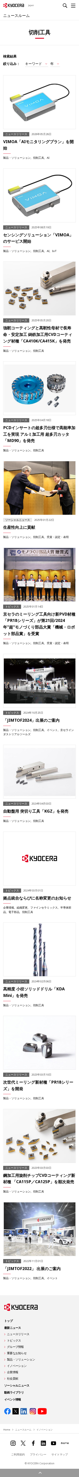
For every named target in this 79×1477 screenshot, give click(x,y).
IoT (54, 251)
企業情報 (8, 907)
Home (6, 1429)
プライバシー (38, 1454)
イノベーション (17, 1366)
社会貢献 (12, 1378)
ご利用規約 (18, 1454)
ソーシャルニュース (16, 1385)
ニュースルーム (16, 15)
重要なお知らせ (17, 1353)
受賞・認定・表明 (58, 537)
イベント (52, 730)
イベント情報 (12, 1399)
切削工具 (38, 158)
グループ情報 (15, 1347)
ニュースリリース (18, 1334)
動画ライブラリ (14, 1392)
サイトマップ (59, 1454)
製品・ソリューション (17, 158)
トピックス (14, 1340)
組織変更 (22, 907)
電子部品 (13, 912)
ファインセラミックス (44, 907)
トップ (8, 1321)
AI (48, 158)
